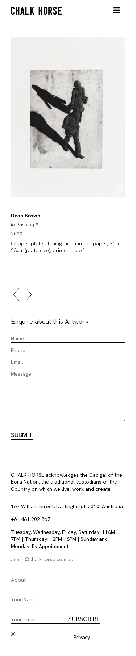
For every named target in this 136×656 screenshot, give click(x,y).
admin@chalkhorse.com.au (42, 559)
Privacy (82, 637)
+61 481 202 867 (30, 519)
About (18, 580)
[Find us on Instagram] (13, 633)
